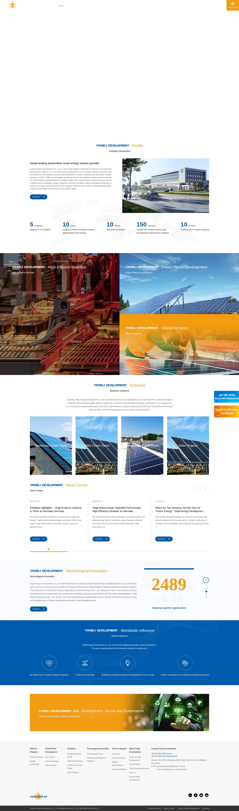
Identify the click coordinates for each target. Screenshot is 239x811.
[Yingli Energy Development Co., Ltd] (12, 9)
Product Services (118, 758)
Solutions (71, 749)
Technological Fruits (95, 754)
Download (116, 754)
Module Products (36, 757)
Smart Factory (134, 764)
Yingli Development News (139, 768)
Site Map (205, 808)
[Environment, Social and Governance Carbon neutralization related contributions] (119, 731)
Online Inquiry (50, 765)
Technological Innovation (98, 749)
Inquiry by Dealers (119, 769)
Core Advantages (52, 761)
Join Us (132, 773)
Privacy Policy (169, 808)
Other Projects (188, 445)
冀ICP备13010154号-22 (89, 808)
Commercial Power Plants (142, 445)
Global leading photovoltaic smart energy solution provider (64, 163)
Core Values (50, 757)
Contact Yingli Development (188, 808)
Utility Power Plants (96, 445)
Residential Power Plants (50, 445)
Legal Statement (154, 808)
